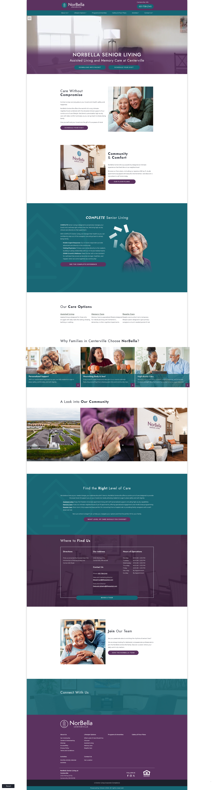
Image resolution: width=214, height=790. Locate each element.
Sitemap (62, 743)
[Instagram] (131, 775)
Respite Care (129, 314)
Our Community (65, 738)
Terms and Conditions (67, 750)
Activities (135, 13)
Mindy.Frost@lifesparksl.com (103, 580)
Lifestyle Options (79, 13)
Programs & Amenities (99, 13)
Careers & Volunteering (67, 740)
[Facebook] (128, 775)
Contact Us (148, 13)
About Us (64, 13)
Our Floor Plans (122, 181)
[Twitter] (134, 775)
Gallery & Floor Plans (119, 13)
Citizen (102, 788)
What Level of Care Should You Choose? (107, 519)
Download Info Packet (90, 67)
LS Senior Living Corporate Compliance (107, 783)
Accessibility (64, 745)
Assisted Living (67, 314)
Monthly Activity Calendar (68, 760)
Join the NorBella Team (123, 653)
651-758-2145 (145, 6)
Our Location (88, 760)
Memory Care (97, 314)
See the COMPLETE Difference (83, 264)
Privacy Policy (64, 748)
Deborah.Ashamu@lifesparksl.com (105, 586)
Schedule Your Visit (124, 67)
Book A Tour (107, 597)
